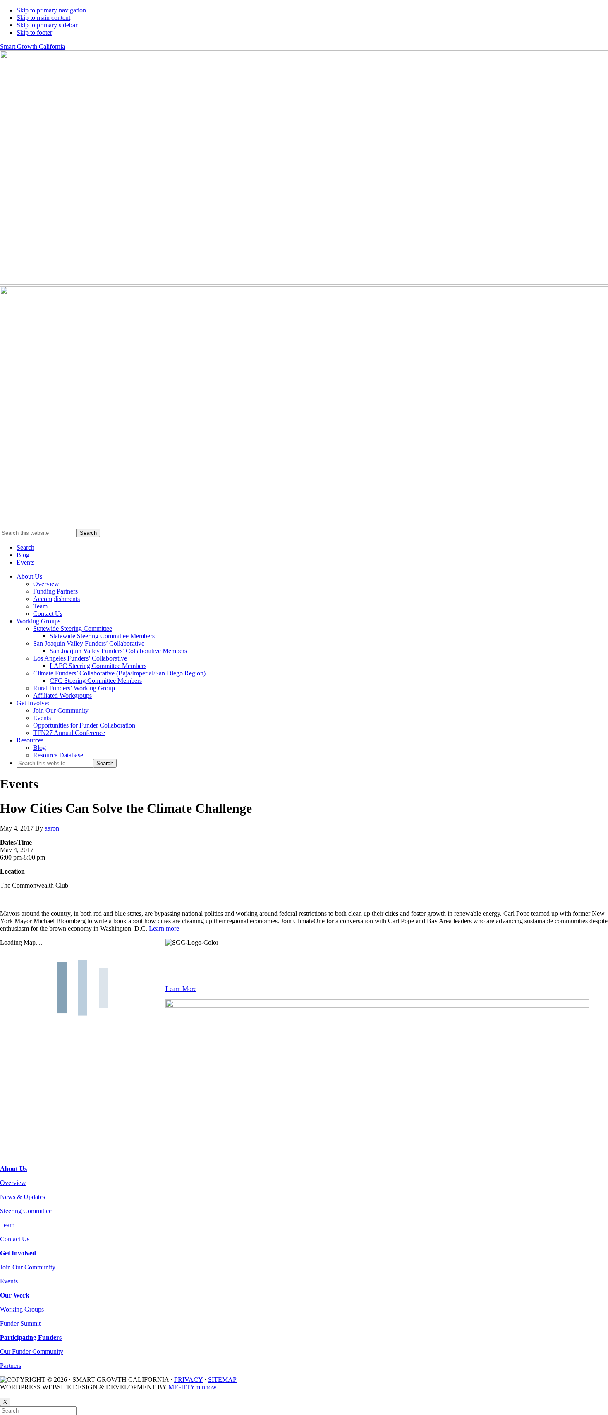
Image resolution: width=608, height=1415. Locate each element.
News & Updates (22, 1196)
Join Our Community (27, 1267)
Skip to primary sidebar (47, 25)
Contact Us (14, 1239)
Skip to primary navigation (51, 10)
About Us (13, 1168)
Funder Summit (20, 1323)
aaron (52, 828)
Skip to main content (43, 17)
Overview (13, 1182)
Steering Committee (26, 1210)
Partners (10, 1365)
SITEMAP (222, 1379)
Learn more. (165, 928)
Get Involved (18, 1253)
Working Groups (22, 1309)
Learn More (180, 988)
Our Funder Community (31, 1351)
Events (9, 1281)
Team (7, 1224)
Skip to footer (34, 32)
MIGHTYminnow (192, 1387)
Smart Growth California (32, 46)
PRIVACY (188, 1379)
